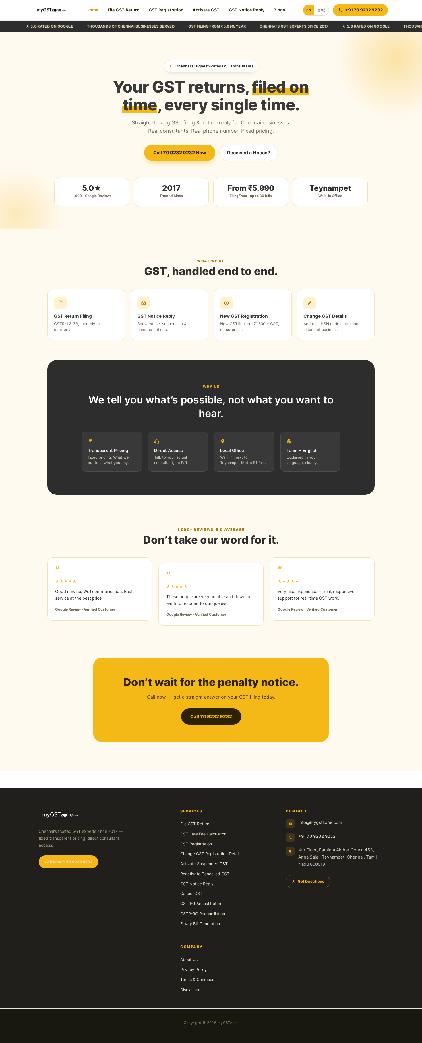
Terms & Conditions (198, 979)
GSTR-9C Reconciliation (202, 913)
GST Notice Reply (246, 10)
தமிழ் (322, 10)
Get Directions (311, 881)
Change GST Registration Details (210, 853)
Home (92, 10)
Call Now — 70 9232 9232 (68, 861)
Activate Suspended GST (204, 863)
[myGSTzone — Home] (51, 10)
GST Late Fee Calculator (203, 833)
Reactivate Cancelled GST (204, 873)
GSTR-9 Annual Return (201, 903)
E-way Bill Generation (200, 923)
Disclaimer (190, 989)
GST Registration (166, 10)
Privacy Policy (193, 969)
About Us (189, 959)
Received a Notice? (248, 152)
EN (308, 10)
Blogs (279, 10)
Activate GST (206, 10)
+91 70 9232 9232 (317, 836)
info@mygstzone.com (320, 822)
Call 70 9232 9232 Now (179, 152)
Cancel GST (191, 893)
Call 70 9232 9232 (211, 716)
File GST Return (124, 10)
